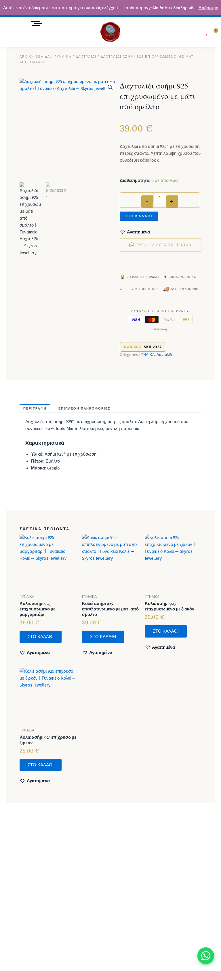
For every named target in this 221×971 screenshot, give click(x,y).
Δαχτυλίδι (86, 57)
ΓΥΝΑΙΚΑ (62, 57)
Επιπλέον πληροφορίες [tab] (84, 408)
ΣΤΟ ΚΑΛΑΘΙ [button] (41, 636)
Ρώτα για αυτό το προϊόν (164, 245)
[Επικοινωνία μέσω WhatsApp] (205, 955)
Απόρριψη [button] (208, 7)
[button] (193, 32)
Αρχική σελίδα (35, 57)
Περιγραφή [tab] (35, 408)
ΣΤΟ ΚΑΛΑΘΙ (138, 216)
